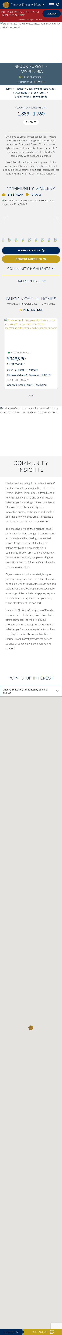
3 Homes (31, 122)
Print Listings (32, 309)
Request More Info (29, 259)
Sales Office (29, 281)
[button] (56, 217)
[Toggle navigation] (51, 5)
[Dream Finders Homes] (23, 5)
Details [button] (52, 13)
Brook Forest (38, 92)
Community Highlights (29, 269)
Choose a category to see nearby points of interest (25, 691)
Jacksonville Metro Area (40, 88)
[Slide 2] (32, 395)
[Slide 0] (29, 395)
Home (8, 88)
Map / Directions (33, 76)
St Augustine (20, 92)
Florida (19, 88)
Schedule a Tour (29, 250)
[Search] (58, 5)
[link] (31, 218)
